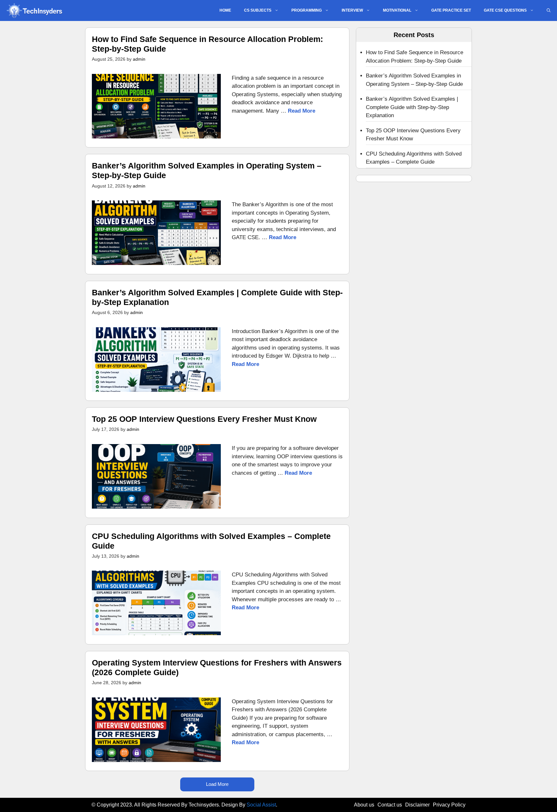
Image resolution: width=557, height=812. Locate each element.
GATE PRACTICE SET (451, 10)
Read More (301, 111)
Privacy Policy (449, 804)
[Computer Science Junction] (34, 10)
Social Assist (261, 804)
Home (225, 10)
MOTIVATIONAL (397, 10)
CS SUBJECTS (257, 10)
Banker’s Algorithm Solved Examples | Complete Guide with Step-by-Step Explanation (412, 107)
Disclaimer (417, 804)
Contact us (389, 804)
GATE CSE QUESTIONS (505, 10)
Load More (217, 784)
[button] (548, 10)
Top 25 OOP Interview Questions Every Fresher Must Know (204, 418)
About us (364, 804)
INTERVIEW (352, 10)
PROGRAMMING (306, 10)
